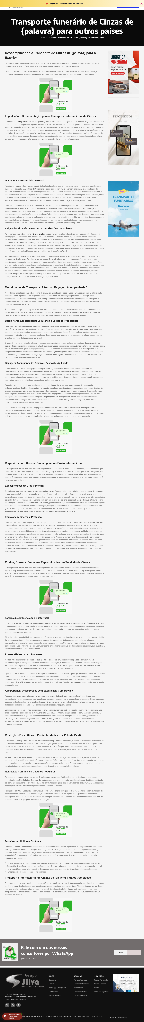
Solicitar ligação (72, 525)
